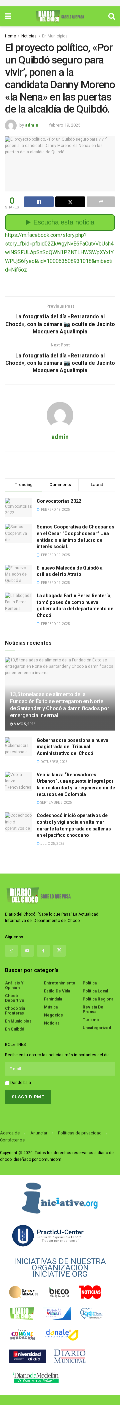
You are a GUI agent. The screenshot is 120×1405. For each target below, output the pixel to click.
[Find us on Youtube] (27, 951)
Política (90, 983)
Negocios (53, 1015)
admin (31, 125)
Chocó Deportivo (14, 998)
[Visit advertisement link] (60, 3)
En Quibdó (14, 1029)
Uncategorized (97, 1028)
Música (51, 1007)
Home (10, 36)
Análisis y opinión (14, 985)
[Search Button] (111, 16)
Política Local (95, 991)
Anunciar (38, 1132)
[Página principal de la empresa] (60, 1198)
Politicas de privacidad (80, 1132)
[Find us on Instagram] (11, 951)
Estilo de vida (57, 991)
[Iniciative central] (48, 1236)
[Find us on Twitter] (59, 951)
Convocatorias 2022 (59, 501)
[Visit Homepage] (60, 16)
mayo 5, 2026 (24, 724)
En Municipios (55, 36)
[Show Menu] (8, 16)
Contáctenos (12, 1139)
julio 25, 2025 (52, 843)
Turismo (91, 1020)
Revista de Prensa (93, 1009)
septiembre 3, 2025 (56, 802)
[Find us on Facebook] (43, 951)
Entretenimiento (59, 983)
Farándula (53, 999)
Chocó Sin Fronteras (15, 1011)
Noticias (29, 36)
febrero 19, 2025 (64, 125)
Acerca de (10, 1132)
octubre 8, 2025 (54, 762)
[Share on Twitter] (70, 201)
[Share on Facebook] (39, 201)
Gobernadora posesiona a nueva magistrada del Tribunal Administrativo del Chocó (72, 747)
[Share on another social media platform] (101, 201)
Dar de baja (20, 1082)
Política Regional (98, 999)
